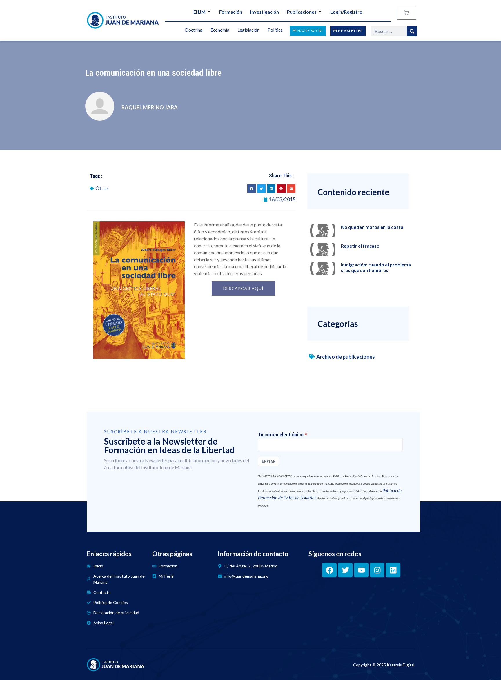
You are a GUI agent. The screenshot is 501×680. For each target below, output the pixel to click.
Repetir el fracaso (360, 246)
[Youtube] (361, 570)
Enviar (268, 461)
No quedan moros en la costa (372, 227)
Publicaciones (302, 11)
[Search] (412, 31)
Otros (102, 188)
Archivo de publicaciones (345, 356)
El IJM (199, 11)
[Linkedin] (393, 570)
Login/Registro (346, 11)
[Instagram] (377, 570)
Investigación (264, 11)
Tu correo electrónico (281, 434)
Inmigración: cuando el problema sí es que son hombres (376, 267)
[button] (251, 188)
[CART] (406, 13)
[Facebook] (329, 570)
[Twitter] (345, 570)
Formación (230, 11)
